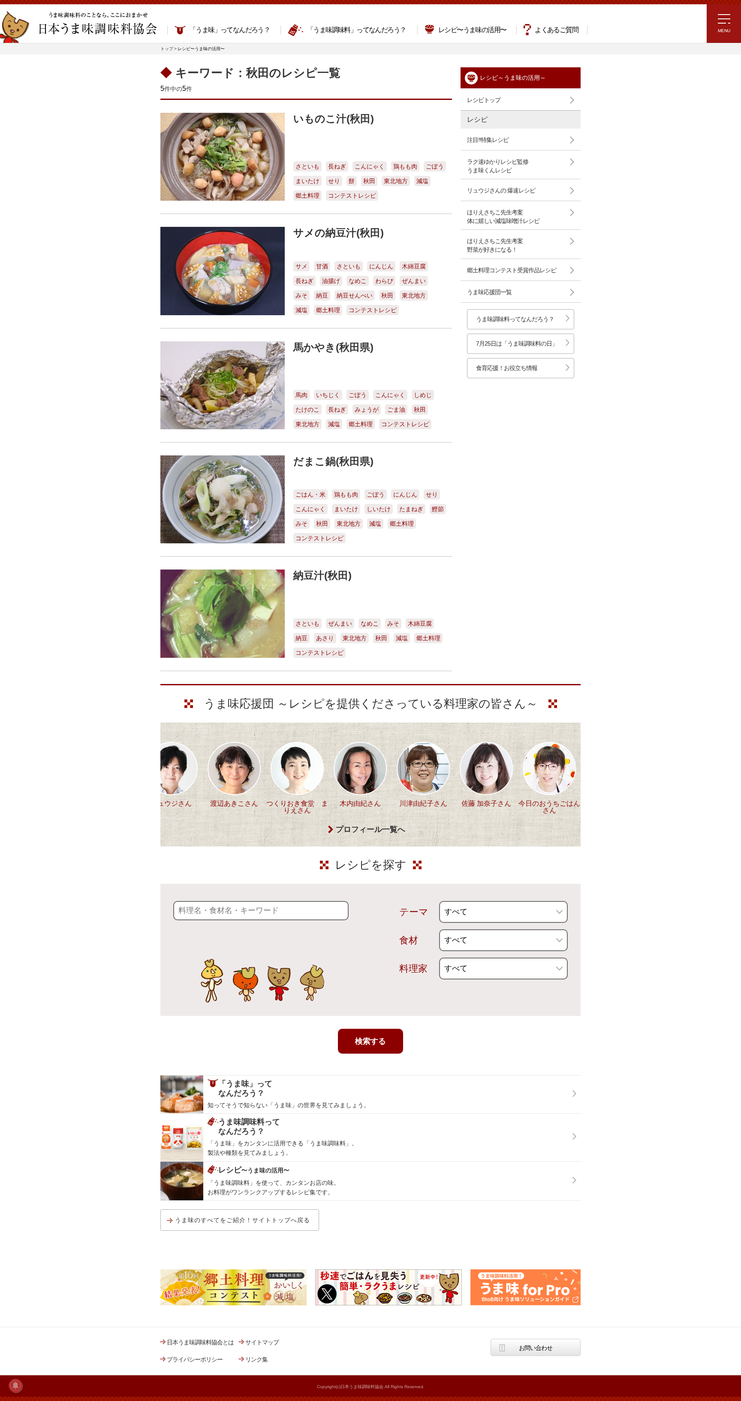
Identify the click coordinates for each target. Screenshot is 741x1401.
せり (334, 181)
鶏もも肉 (405, 166)
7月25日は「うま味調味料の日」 (516, 343)
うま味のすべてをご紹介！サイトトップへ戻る (242, 1220)
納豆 (322, 295)
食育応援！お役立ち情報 (506, 368)
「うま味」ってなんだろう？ (230, 29)
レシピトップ (483, 99)
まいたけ (307, 181)
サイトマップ (262, 1342)
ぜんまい (414, 280)
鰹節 (438, 509)
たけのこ (307, 409)
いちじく (328, 395)
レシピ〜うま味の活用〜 (472, 29)
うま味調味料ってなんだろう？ (515, 319)
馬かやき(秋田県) (333, 347)
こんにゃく (370, 166)
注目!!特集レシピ (488, 139)
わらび (384, 280)
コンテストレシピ (352, 195)
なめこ (358, 280)
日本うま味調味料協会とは (200, 1342)
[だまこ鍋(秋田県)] (222, 499)
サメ (301, 266)
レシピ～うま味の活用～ (513, 77)
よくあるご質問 (556, 29)
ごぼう (435, 166)
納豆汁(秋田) (322, 575)
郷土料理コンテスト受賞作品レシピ (511, 270)
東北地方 (396, 181)
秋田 (369, 181)
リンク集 (256, 1359)
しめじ (423, 395)
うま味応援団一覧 (489, 292)
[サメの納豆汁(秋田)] (222, 271)
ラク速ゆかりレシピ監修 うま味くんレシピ (497, 166)
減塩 (422, 181)
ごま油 (396, 409)
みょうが (367, 409)
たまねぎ (411, 509)
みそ (301, 295)
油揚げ (331, 280)
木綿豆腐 (414, 266)
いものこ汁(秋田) (333, 118)
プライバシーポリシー (195, 1359)
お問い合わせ (535, 1347)
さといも (307, 166)
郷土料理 (307, 195)
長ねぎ (337, 166)
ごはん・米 (310, 494)
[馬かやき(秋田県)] (222, 385)
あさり (325, 638)
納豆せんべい (355, 295)
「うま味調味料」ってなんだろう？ (356, 29)
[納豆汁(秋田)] (222, 613)
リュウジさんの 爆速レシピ (501, 190)
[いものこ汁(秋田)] (222, 157)
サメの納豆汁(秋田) (338, 232)
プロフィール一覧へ (370, 830)
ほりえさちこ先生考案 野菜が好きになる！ (495, 245)
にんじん (381, 266)
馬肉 (301, 395)
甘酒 (322, 266)
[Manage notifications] (15, 1385)
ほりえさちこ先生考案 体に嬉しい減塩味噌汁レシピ (503, 216)
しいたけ (379, 509)
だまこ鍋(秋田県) (333, 461)
